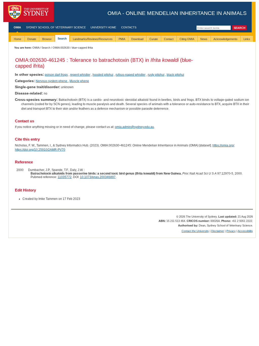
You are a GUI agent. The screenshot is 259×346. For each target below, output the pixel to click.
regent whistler (80, 74)
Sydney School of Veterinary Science (56, 27)
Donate (31, 39)
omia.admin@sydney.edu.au (134, 127)
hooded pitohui (103, 74)
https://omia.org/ (223, 145)
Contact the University (195, 231)
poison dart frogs (56, 74)
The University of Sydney (28, 12)
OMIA (17, 27)
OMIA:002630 (61, 47)
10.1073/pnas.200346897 (98, 177)
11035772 (65, 177)
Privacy (231, 231)
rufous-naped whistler (130, 74)
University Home (103, 27)
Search (45, 47)
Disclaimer (217, 231)
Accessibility (245, 231)
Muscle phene (79, 81)
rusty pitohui (156, 74)
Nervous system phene (52, 81)
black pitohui (175, 74)
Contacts (128, 27)
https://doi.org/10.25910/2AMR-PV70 (40, 149)
